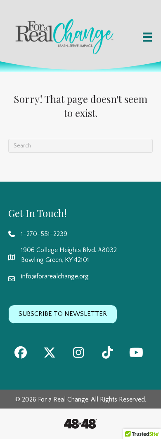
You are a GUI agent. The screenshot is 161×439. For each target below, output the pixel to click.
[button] (20, 352)
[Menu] (147, 37)
